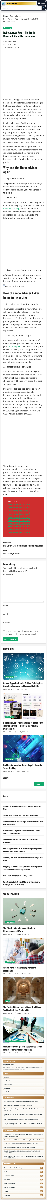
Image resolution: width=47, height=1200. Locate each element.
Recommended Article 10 (19, 532)
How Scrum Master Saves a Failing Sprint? (18, 875)
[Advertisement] (23, 74)
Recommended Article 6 (19, 520)
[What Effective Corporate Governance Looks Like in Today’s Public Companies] (23, 1030)
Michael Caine (10, 41)
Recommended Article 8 (19, 526)
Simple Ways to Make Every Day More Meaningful (20, 815)
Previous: (23, 544)
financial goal (14, 346)
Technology (7, 28)
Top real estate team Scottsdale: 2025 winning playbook (19, 1147)
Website (6, 622)
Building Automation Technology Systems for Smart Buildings (23, 766)
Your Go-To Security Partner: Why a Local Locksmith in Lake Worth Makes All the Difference (23, 1157)
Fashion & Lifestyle (9, 1187)
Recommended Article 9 (19, 529)
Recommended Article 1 (19, 504)
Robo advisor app (11, 208)
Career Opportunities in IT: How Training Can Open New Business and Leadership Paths (23, 684)
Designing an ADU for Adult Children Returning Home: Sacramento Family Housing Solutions (22, 868)
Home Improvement (9, 1183)
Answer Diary (12, 3)
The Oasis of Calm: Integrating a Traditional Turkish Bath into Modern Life (22, 1008)
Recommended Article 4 (19, 514)
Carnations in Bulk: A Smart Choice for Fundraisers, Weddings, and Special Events (21, 883)
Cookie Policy (7, 1092)
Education (7, 1195)
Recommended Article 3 (19, 510)
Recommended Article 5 (19, 517)
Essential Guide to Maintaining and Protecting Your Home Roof (22, 1140)
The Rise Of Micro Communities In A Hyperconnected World (19, 929)
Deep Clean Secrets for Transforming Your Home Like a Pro (21, 1144)
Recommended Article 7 (19, 523)
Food (5, 1172)
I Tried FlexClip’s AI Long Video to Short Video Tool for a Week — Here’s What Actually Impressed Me (23, 725)
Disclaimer (7, 1088)
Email (6, 614)
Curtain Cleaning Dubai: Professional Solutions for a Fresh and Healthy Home (22, 1152)
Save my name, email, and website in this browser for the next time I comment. (22, 632)
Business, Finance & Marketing (15, 1041)
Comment (8, 575)
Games (6, 1191)
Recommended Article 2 (19, 507)
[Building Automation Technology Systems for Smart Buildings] (23, 748)
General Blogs (10, 922)
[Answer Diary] (3, 3)
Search (6, 778)
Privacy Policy (8, 1084)
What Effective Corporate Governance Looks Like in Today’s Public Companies (22, 1048)
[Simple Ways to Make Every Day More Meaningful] (23, 951)
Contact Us (7, 1081)
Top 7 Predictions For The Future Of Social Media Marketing (21, 1119)
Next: (11, 552)
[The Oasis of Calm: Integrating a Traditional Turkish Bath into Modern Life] (23, 990)
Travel (8, 1001)
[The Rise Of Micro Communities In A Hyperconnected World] (23, 911)
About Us (6, 1077)
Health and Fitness (9, 1175)
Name (6, 605)
